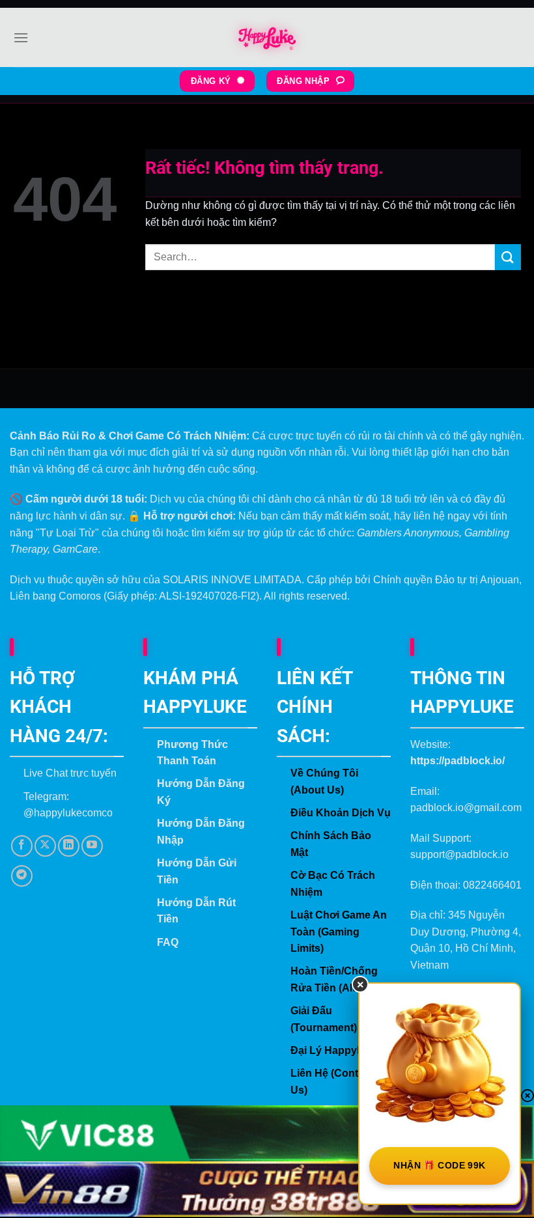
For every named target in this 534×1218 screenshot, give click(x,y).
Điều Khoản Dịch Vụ (340, 812)
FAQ (167, 942)
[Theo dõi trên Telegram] (22, 876)
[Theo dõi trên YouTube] (92, 846)
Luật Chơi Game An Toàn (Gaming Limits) (338, 931)
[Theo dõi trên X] (45, 846)
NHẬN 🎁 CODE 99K (439, 1165)
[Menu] (21, 37)
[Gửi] (508, 257)
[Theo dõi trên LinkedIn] (68, 846)
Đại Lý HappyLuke (336, 1050)
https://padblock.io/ (457, 760)
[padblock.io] (267, 37)
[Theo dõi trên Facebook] (22, 846)
